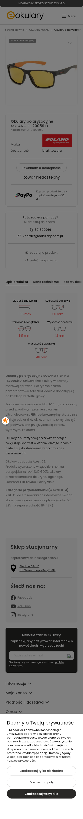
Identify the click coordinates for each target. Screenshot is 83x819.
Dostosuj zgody (42, 782)
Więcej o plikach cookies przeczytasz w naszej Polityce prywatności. (39, 759)
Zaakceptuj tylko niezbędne (41, 771)
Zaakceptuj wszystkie (41, 794)
